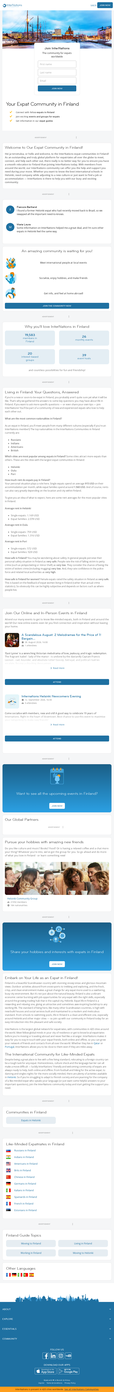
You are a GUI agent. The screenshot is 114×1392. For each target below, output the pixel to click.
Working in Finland (31, 1253)
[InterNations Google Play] (68, 1371)
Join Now (105, 5)
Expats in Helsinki (31, 1120)
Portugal (9, 1046)
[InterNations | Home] (11, 6)
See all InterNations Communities (81, 1389)
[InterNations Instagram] (61, 1356)
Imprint (41, 1383)
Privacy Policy (70, 1383)
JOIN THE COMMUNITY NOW (57, 305)
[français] (8, 1275)
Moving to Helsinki (83, 1253)
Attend (57, 682)
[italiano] (20, 1275)
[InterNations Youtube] (68, 1356)
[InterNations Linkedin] (53, 1356)
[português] (25, 1275)
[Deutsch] (14, 1275)
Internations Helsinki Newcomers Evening (51, 696)
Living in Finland (83, 1243)
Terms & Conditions (54, 1383)
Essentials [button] (9, 1328)
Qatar (97, 1043)
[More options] (76, 137)
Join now (57, 88)
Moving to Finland (31, 1243)
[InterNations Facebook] (45, 1356)
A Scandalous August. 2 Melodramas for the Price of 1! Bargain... (61, 637)
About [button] (6, 1309)
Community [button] (9, 1338)
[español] (31, 1275)
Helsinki (11, 1077)
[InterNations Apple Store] (45, 1371)
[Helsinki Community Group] (58, 894)
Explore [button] (7, 1318)
